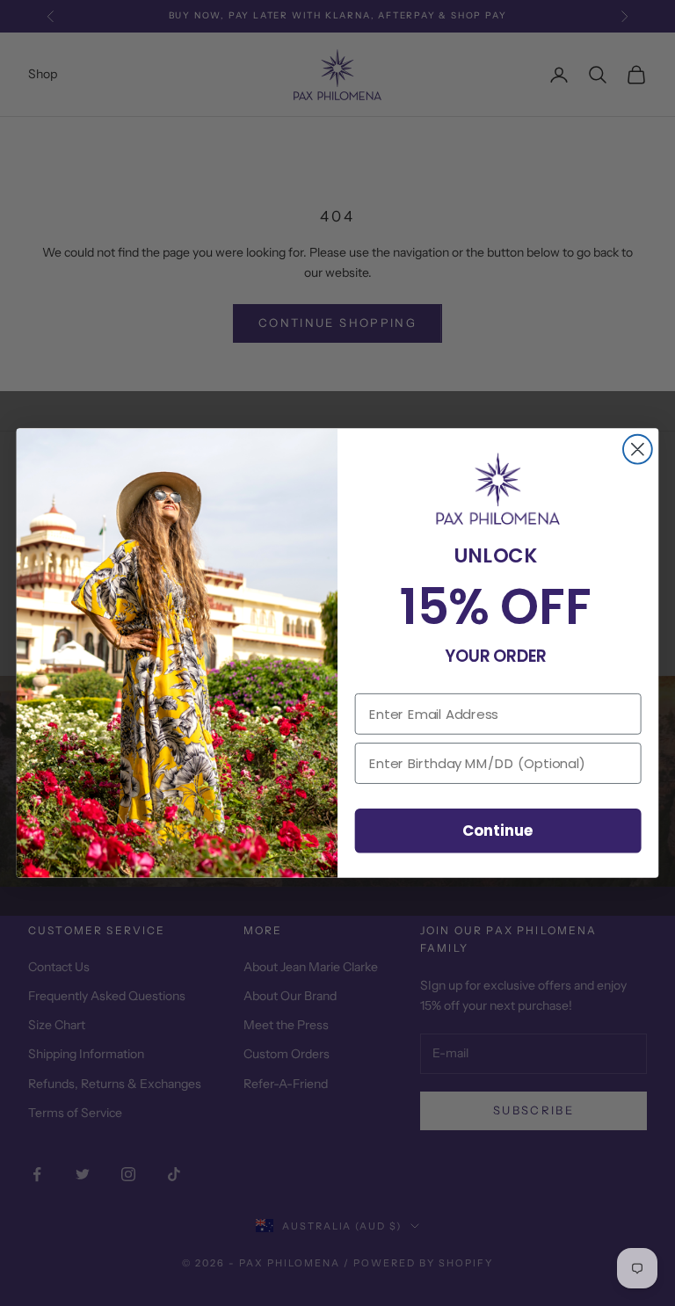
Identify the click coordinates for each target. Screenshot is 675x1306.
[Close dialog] (637, 449)
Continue (497, 830)
